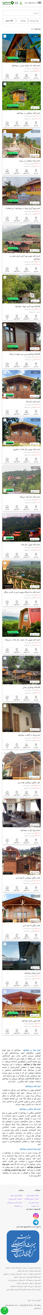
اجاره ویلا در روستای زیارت (16, 1280)
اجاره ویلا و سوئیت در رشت (32, 1274)
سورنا (29, 1300)
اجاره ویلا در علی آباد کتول (32, 1286)
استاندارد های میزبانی (15, 1199)
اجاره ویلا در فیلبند (22, 1283)
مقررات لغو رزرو (34, 1202)
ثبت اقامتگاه (18, 1206)
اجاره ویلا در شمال (35, 1283)
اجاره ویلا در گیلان (19, 1277)
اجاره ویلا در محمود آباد (33, 1280)
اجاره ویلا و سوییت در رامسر (32, 1268)
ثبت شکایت (35, 1206)
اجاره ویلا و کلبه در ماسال (14, 1268)
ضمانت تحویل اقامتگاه (32, 1199)
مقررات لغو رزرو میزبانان (14, 1202)
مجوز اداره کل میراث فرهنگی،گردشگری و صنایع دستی (24, 1289)
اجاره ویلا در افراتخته (16, 1286)
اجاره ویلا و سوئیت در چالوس (12, 1274)
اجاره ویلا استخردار (35, 1271)
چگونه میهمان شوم (33, 1195)
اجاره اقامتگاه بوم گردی (33, 1277)
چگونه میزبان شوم (16, 1195)
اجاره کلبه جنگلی (22, 1271)
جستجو (8, 20)
